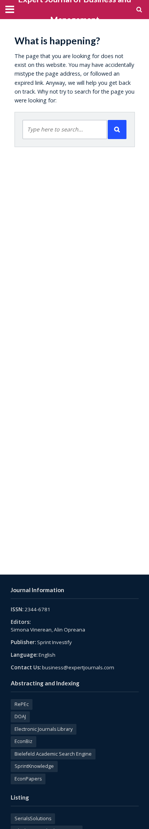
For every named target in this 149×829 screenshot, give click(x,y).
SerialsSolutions (33, 818)
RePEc (22, 704)
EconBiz (23, 741)
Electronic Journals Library (44, 729)
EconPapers (28, 779)
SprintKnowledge (34, 766)
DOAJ (20, 716)
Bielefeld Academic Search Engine (53, 754)
